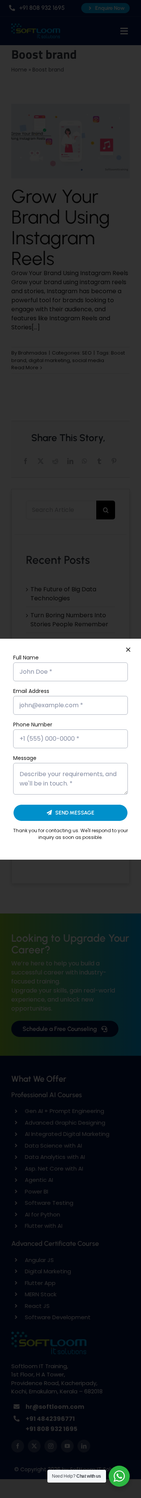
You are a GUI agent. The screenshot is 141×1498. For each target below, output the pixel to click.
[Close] (128, 649)
